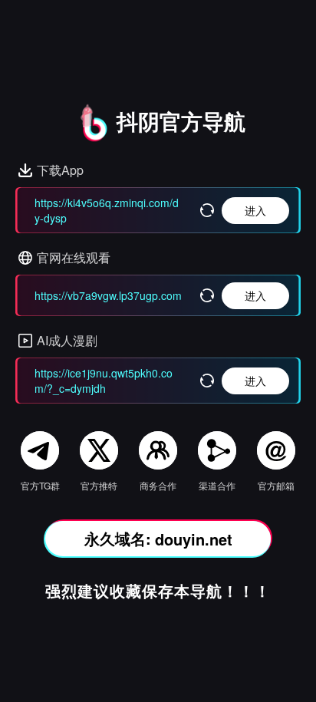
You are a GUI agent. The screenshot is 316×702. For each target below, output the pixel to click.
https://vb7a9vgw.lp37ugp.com (108, 295)
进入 (255, 210)
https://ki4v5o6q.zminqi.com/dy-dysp (107, 210)
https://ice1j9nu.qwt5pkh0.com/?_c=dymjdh (104, 380)
